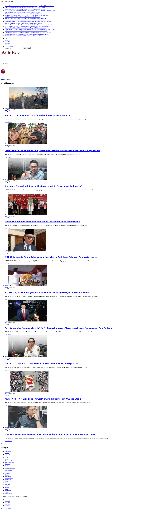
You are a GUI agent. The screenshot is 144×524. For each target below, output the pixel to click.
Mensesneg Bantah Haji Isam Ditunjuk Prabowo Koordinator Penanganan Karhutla (26, 34)
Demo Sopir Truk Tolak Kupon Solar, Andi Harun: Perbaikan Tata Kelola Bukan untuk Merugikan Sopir (52, 150)
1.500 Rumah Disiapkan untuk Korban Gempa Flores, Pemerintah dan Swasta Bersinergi (28, 32)
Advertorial (8, 451)
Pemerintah (8, 476)
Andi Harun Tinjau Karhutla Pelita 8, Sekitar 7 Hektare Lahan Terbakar (23, 23)
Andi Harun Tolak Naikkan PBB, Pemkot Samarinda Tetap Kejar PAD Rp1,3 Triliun (42, 363)
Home (2, 79)
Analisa (7, 453)
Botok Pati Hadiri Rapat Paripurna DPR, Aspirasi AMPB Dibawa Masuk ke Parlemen (27, 15)
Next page (3, 443)
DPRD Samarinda (9, 462)
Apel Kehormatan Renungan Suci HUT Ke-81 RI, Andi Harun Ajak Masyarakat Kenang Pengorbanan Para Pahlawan (59, 328)
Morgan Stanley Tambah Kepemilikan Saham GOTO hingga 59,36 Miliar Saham (26, 13)
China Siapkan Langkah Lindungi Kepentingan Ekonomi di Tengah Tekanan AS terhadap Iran (30, 29)
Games (6, 465)
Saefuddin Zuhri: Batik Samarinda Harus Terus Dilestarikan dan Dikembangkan (42, 221)
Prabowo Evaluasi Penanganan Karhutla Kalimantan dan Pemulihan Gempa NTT (26, 31)
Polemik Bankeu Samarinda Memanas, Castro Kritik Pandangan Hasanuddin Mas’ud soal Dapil (50, 434)
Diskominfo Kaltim (10, 460)
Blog (6, 456)
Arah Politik (8, 454)
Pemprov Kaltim (9, 478)
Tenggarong (8, 490)
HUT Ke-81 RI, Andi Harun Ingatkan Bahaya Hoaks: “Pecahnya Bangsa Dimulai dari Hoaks (47, 292)
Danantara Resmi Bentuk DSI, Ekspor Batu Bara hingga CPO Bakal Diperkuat (25, 28)
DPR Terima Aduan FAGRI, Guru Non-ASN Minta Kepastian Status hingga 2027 (26, 18)
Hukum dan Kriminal (10, 467)
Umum (6, 492)
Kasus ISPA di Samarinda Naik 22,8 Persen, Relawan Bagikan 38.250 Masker (25, 9)
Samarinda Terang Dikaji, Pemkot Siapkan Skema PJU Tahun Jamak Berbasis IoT (43, 186)
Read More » (8, 122)
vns (6, 110)
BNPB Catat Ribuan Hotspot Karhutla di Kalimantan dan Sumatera (22, 17)
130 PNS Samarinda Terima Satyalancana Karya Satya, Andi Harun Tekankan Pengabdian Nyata (51, 257)
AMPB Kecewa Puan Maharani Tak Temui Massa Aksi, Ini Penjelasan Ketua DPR (26, 7)
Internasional (8, 470)
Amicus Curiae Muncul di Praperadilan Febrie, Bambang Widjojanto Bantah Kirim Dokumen (29, 6)
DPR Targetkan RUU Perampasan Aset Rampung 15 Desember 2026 (22, 12)
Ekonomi (7, 464)
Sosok (6, 486)
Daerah (6, 459)
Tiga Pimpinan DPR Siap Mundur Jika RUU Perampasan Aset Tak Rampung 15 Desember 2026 (30, 10)
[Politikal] (10, 54)
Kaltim (6, 471)
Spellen (7, 487)
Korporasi (7, 473)
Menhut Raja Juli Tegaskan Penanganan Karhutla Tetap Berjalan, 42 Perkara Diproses (27, 26)
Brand (6, 457)
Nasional (7, 475)
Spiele (6, 489)
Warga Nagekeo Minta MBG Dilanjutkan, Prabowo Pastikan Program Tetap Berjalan (27, 20)
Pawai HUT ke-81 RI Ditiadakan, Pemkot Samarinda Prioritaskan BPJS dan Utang (43, 399)
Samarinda (7, 484)
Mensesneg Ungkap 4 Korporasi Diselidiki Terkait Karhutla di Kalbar (23, 35)
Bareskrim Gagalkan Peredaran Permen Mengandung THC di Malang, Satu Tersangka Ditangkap (30, 24)
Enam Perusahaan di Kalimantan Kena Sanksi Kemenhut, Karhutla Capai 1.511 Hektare (28, 21)
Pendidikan (8, 479)
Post (6, 482)
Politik (6, 481)
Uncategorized (8, 493)
